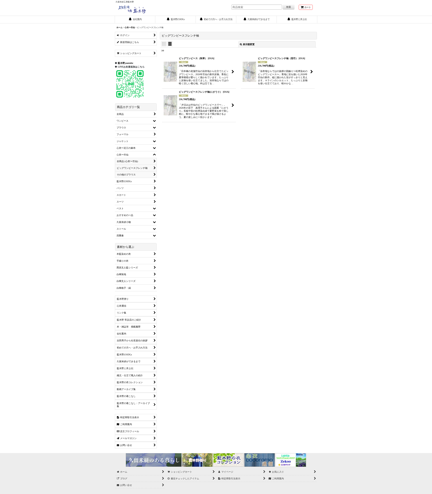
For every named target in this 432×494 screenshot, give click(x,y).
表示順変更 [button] (249, 44)
